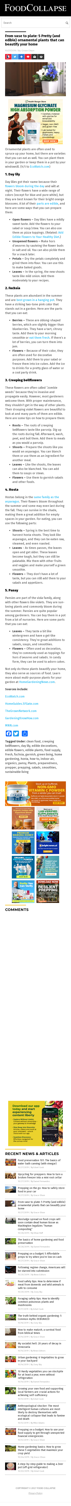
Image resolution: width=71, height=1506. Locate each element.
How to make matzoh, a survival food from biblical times (39, 1331)
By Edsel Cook (37, 1167)
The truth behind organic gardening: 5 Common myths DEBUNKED (40, 1317)
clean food (33, 741)
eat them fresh (39, 337)
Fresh (9, 754)
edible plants (34, 750)
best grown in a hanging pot (35, 300)
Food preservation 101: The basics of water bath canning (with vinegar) (39, 1162)
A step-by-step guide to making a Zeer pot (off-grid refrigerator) (40, 1466)
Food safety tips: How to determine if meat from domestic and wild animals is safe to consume (41, 1284)
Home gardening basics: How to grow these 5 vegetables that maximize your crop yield (40, 1450)
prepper (10, 767)
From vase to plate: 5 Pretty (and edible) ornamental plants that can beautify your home (42, 1205)
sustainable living (17, 772)
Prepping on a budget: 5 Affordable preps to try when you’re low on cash (40, 1255)
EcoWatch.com (39, 166)
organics (11, 763)
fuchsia (19, 754)
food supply (52, 750)
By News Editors (38, 1275)
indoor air (47, 759)
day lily (25, 745)
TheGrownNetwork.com (21, 711)
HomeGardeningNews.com (37, 682)
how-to (34, 759)
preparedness (47, 763)
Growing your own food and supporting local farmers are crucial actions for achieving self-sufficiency (40, 1392)
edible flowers (14, 750)
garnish (30, 754)
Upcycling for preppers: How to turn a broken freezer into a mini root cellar (40, 1176)
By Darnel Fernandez (40, 1181)
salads (36, 767)
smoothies (49, 767)
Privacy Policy (35, 1493)
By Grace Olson (38, 1195)
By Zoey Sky (36, 1292)
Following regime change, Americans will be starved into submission (41, 1269)
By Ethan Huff (37, 1233)
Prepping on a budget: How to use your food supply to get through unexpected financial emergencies (41, 1433)
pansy (22, 763)
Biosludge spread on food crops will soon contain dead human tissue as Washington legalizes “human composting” (39, 1224)
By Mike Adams (37, 1423)
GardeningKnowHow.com (22, 718)
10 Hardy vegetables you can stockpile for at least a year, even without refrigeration (40, 1375)
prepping (24, 767)
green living (45, 754)
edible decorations (44, 745)
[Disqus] (35, 960)
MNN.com (11, 725)
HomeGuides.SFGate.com (21, 703)
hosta (24, 759)
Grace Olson (27, 50)
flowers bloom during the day (24, 186)
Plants (32, 763)
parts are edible (47, 203)
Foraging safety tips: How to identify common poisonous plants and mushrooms (38, 1302)
